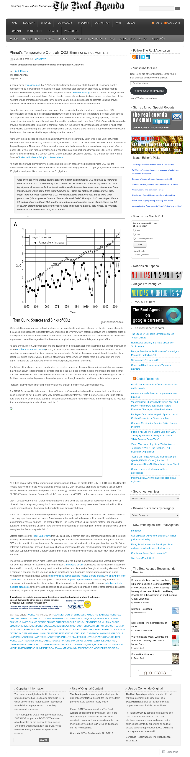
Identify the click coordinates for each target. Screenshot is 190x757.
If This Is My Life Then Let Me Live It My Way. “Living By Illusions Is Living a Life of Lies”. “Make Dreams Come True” (153, 436)
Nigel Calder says (42, 536)
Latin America (127, 38)
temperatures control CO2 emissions (64, 644)
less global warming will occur (105, 633)
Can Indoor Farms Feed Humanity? (149, 553)
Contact (16, 31)
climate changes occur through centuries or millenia (79, 622)
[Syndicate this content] (134, 378)
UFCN (90, 644)
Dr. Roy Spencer (105, 626)
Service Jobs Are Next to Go (145, 360)
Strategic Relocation (141, 609)
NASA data (15, 637)
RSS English (34, 31)
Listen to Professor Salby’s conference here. (41, 157)
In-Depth (83, 23)
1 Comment (40, 59)
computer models (41, 626)
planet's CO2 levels (83, 637)
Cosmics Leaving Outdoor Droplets (74, 626)
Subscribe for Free (145, 68)
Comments (173, 23)
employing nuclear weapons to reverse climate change (76, 576)
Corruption (102, 23)
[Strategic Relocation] (176, 613)
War (118, 23)
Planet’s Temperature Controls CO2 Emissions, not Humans (59, 52)
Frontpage (136, 530)
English (27, 38)
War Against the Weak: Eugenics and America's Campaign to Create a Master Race (149, 641)
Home (14, 23)
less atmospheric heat (72, 633)
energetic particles (36, 629)
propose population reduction (82, 579)
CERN (91, 618)
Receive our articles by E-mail (149, 91)
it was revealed (32, 85)
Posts (158, 23)
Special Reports (95, 38)
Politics (77, 38)
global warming (28, 633)
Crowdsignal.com (141, 254)
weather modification (106, 648)
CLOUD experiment (20, 626)
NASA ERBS (27, 637)
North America (44, 38)
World (14, 38)
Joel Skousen (140, 613)
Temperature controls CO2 (26, 644)
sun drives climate (81, 641)
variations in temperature (78, 648)
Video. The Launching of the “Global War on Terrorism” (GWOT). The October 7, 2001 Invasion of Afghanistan (153, 448)
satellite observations (56, 641)
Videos (131, 23)
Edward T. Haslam (141, 602)
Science (46, 23)
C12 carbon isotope (52, 618)
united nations (26, 648)
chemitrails (102, 618)
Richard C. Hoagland (143, 630)
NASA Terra (40, 637)
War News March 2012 (142, 558)
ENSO (51, 629)
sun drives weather (105, 641)
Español (53, 31)
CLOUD (115, 622)
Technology (64, 23)
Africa (143, 38)
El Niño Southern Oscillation (30, 349)
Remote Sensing (81, 92)
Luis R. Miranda (21, 71)
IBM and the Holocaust (142, 654)
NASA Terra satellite (59, 637)
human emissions (48, 633)
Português (71, 31)
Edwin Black (139, 648)
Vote (140, 244)
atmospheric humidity (27, 618)
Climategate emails (73, 564)
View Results (139, 251)
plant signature (104, 637)
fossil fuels (62, 629)
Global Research (147, 378)
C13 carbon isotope (76, 618)
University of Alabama (49, 648)
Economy (29, 23)
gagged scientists (81, 629)
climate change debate (32, 622)
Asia (112, 38)
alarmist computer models (70, 615)
